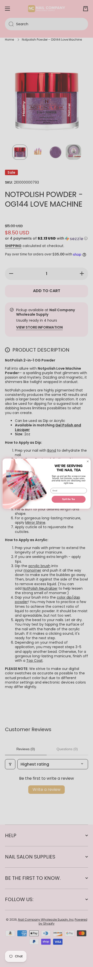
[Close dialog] (88, 461)
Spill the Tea (68, 499)
